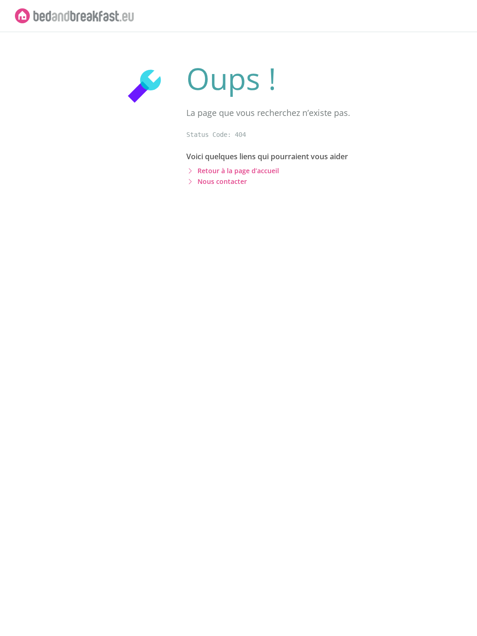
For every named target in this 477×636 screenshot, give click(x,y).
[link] (74, 15)
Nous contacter (222, 181)
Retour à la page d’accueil (238, 170)
